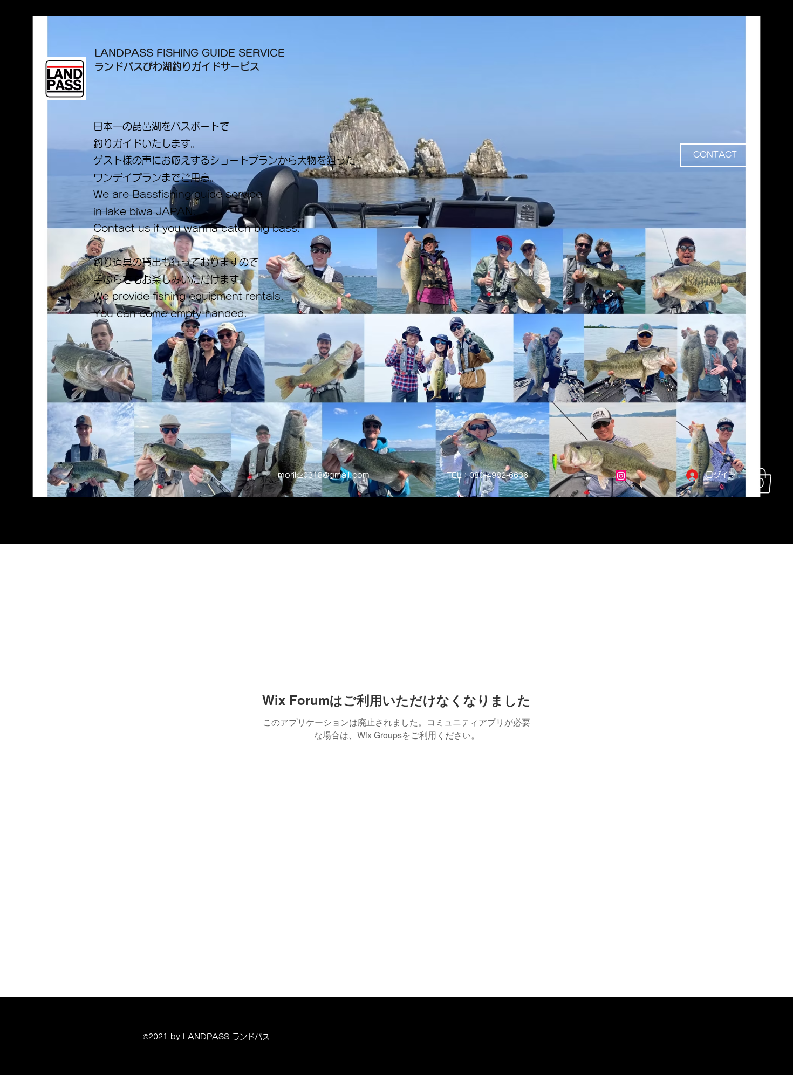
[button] (760, 481)
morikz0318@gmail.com (324, 475)
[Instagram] (621, 475)
